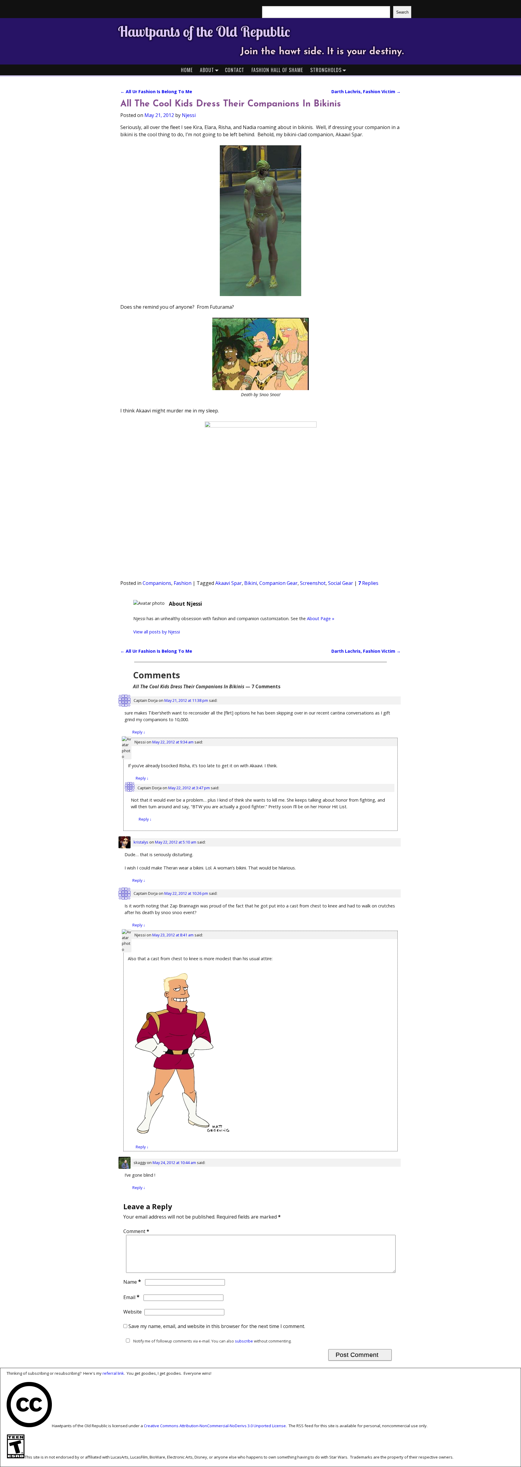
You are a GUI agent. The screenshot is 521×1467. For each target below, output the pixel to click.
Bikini (250, 583)
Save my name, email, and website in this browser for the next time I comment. (216, 1326)
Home (187, 70)
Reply (138, 732)
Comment (136, 1231)
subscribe (244, 1341)
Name (132, 1282)
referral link (113, 1373)
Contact (234, 70)
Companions (157, 583)
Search (402, 12)
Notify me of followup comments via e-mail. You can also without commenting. (212, 1341)
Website (132, 1311)
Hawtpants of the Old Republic (204, 31)
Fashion (182, 583)
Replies (368, 583)
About (207, 70)
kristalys (141, 842)
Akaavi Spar (228, 583)
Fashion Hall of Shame (277, 70)
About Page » (320, 618)
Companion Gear (278, 583)
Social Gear (340, 583)
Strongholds (326, 70)
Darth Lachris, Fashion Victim (366, 91)
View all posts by (156, 632)
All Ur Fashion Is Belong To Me (156, 91)
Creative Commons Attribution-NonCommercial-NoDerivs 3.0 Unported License (215, 1425)
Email (131, 1297)
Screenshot (313, 583)
